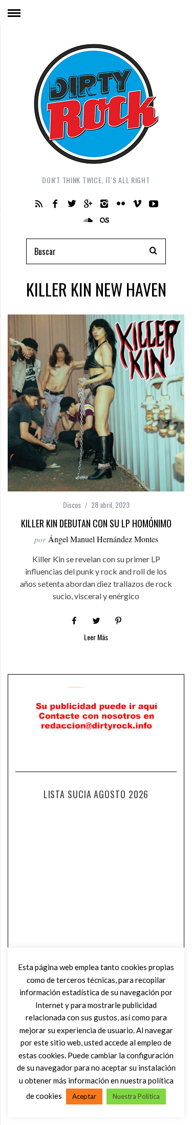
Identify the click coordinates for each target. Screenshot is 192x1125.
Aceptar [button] (84, 1096)
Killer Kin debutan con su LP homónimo (96, 523)
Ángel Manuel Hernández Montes (103, 539)
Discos (72, 504)
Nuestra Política (136, 1096)
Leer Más (96, 638)
